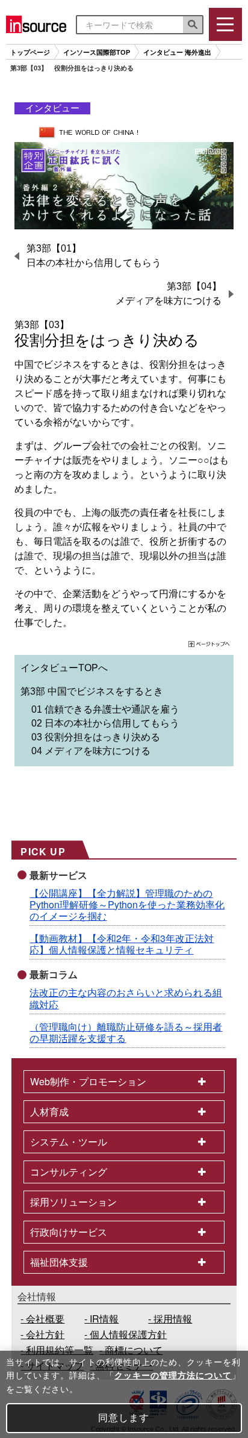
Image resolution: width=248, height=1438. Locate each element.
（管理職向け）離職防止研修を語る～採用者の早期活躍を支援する (125, 1032)
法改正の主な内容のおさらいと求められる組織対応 (125, 998)
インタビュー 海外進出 (177, 52)
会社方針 (45, 1334)
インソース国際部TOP (96, 52)
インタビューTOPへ (64, 668)
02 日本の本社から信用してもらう (105, 723)
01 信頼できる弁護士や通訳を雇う (105, 709)
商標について (134, 1350)
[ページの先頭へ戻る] (210, 645)
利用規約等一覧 (59, 1350)
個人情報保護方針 (128, 1334)
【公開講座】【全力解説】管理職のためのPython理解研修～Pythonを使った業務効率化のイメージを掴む (127, 904)
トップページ (30, 52)
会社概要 (45, 1318)
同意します (123, 1418)
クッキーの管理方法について (173, 1375)
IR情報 (104, 1318)
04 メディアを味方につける (90, 751)
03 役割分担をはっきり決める (95, 737)
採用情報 (172, 1318)
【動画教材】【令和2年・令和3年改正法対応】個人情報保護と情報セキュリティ (121, 943)
